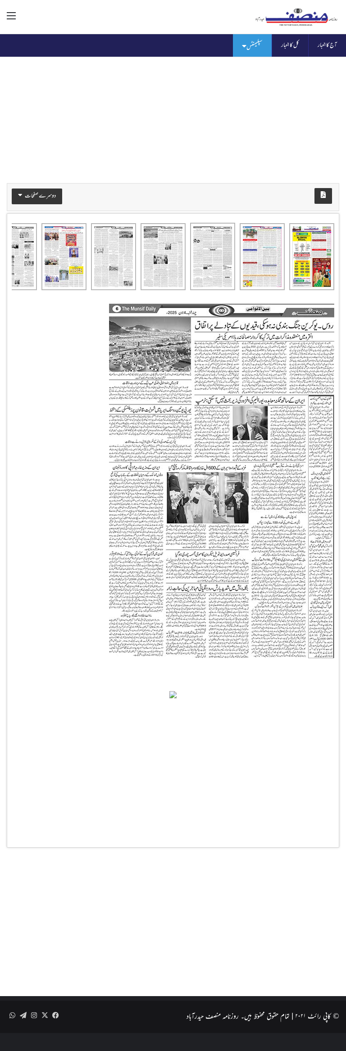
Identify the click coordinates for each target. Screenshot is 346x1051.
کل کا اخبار (290, 45)
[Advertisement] (173, 120)
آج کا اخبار (327, 45)
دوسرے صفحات (40, 196)
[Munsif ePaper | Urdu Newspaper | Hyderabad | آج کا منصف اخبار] (296, 16)
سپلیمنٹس (254, 47)
